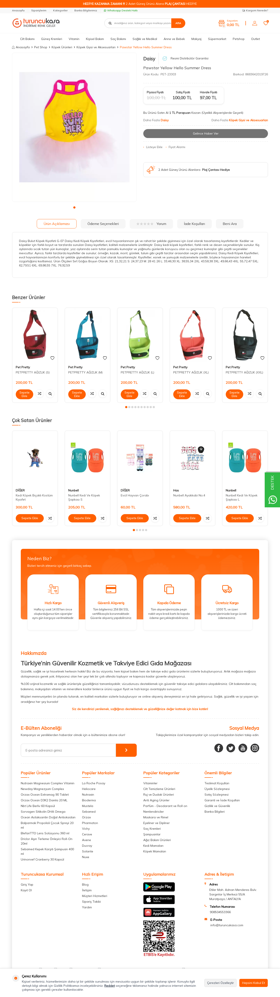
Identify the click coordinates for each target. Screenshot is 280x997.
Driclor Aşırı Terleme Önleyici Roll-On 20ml (46, 841)
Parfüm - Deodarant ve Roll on (165, 806)
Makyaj (196, 39)
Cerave (87, 834)
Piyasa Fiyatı (155, 92)
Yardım (87, 907)
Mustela (87, 806)
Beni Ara (230, 223)
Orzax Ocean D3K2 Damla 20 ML (44, 800)
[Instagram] (254, 748)
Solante (87, 851)
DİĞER (20, 490)
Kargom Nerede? (257, 10)
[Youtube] (242, 748)
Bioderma (89, 800)
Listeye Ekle (154, 147)
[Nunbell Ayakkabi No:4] (192, 458)
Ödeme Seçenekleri (103, 223)
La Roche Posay (93, 783)
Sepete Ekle (24, 394)
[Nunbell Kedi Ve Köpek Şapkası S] (87, 458)
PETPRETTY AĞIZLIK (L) (137, 372)
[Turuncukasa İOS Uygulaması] (159, 903)
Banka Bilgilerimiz (85, 10)
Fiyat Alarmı (177, 147)
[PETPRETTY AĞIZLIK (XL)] (192, 335)
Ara (178, 23)
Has (176, 490)
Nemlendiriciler (153, 812)
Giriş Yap (27, 884)
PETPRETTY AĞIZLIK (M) (85, 372)
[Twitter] (230, 748)
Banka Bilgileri (215, 812)
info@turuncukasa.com (226, 925)
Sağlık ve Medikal (145, 39)
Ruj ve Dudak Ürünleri (158, 795)
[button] (74, 207)
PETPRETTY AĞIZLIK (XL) (191, 372)
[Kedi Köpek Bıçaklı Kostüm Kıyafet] (35, 458)
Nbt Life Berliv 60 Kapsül (38, 806)
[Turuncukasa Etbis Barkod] (159, 956)
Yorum (161, 223)
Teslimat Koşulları (217, 783)
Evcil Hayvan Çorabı (135, 495)
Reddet (109, 986)
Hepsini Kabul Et (253, 983)
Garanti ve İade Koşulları (222, 800)
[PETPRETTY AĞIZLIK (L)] (140, 335)
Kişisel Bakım (95, 39)
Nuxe (85, 857)
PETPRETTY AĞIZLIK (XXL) (244, 372)
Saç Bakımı (118, 39)
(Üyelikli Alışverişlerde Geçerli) (222, 113)
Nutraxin (88, 795)
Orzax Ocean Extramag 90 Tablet (45, 795)
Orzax (86, 817)
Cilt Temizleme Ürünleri (159, 789)
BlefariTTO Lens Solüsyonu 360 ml (45, 833)
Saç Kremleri (152, 829)
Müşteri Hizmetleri (94, 896)
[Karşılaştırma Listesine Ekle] (39, 393)
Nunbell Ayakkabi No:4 (189, 495)
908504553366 (220, 912)
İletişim (87, 890)
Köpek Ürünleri (62, 47)
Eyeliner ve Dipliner (156, 823)
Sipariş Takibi (91, 902)
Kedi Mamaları (153, 846)
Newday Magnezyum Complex (42, 789)
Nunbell (73, 490)
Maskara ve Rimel (155, 817)
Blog (85, 884)
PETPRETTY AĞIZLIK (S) (33, 372)
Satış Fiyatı (183, 92)
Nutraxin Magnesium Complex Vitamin (47, 783)
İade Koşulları (194, 223)
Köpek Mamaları (154, 851)
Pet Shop (40, 47)
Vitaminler (150, 783)
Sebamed (89, 812)
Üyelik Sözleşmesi (217, 789)
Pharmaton (90, 823)
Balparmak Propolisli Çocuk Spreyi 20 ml (47, 825)
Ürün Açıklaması (57, 223)
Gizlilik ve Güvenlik (217, 806)
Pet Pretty (23, 367)
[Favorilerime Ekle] (52, 358)
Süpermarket (217, 39)
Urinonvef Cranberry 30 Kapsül (42, 859)
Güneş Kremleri (51, 39)
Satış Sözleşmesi (217, 795)
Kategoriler (60, 10)
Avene (86, 840)
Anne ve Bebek (174, 39)
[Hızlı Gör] (50, 393)
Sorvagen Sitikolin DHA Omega (43, 812)
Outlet (255, 39)
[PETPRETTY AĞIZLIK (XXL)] (245, 335)
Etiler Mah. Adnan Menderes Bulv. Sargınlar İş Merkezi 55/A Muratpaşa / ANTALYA (233, 894)
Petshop (239, 39)
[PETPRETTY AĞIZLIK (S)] (35, 335)
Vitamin (74, 39)
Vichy (86, 829)
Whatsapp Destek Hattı (122, 10)
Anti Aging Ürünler (156, 800)
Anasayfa (18, 10)
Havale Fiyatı (208, 92)
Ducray (87, 846)
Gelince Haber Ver (206, 133)
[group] (74, 127)
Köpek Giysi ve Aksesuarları (96, 47)
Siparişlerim (38, 10)
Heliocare (89, 789)
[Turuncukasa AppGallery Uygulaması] (159, 916)
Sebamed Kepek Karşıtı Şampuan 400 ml (47, 851)
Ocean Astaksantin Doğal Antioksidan (48, 817)
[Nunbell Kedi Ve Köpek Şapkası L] (245, 458)
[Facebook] (218, 748)
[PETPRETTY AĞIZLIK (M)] (87, 335)
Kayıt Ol (26, 890)
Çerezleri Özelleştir (220, 983)
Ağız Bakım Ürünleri (157, 840)
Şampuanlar (152, 834)
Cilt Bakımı (27, 39)
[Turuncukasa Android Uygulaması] (159, 890)
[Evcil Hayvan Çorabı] (140, 458)
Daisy (149, 58)
